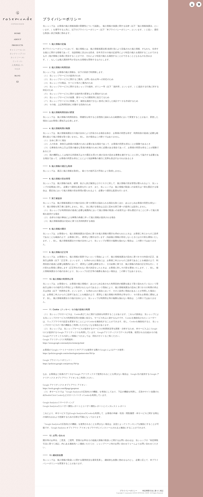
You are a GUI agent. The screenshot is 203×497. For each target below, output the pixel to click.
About (17, 39)
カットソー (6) (17, 57)
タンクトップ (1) (17, 53)
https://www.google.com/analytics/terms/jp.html (63, 343)
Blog (17, 75)
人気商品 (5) (17, 65)
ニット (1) (17, 61)
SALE (17, 68)
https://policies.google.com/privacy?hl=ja (61, 363)
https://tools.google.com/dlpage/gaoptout (61, 388)
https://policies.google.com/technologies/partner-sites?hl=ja (69, 353)
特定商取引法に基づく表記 (152, 491)
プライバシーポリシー (128, 491)
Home (17, 33)
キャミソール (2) (17, 49)
